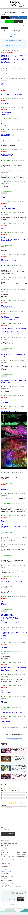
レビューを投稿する (8, 834)
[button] (18, 21)
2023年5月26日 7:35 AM (5, 842)
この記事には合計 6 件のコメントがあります (14, 40)
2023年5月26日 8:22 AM (5, 864)
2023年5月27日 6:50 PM (5, 878)
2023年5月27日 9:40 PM (5, 885)
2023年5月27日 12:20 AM (6, 871)
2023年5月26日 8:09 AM (5, 850)
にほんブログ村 (14, 36)
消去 (21, 803)
